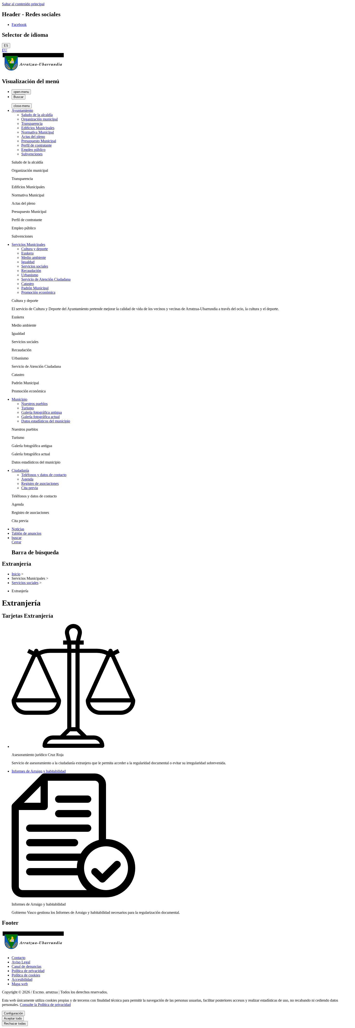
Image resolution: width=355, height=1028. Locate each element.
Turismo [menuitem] (27, 408)
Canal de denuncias (26, 966)
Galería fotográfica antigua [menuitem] (41, 412)
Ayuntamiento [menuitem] (22, 110)
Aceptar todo (13, 1018)
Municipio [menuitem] (19, 399)
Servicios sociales (25, 583)
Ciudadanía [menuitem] (20, 470)
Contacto (18, 958)
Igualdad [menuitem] (28, 262)
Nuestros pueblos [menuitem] (34, 404)
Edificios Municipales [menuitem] (37, 128)
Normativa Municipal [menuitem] (37, 132)
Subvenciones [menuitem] (32, 154)
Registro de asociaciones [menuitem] (40, 483)
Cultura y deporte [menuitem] (34, 249)
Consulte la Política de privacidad (45, 1005)
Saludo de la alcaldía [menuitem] (37, 115)
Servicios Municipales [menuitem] (28, 244)
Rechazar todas (15, 1023)
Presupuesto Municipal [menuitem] (38, 141)
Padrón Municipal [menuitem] (35, 288)
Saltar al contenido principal (23, 4)
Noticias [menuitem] (18, 529)
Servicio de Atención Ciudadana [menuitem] (46, 279)
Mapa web (20, 984)
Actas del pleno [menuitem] (33, 137)
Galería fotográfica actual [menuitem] (40, 417)
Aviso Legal (21, 962)
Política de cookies (26, 975)
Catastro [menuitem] (27, 284)
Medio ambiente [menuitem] (33, 257)
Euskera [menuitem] (27, 253)
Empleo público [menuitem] (33, 150)
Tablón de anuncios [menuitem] (26, 533)
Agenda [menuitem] (27, 479)
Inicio (16, 574)
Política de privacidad (28, 971)
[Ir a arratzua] (33, 71)
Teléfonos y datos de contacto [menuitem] (43, 475)
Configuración (13, 1013)
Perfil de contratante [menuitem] (36, 145)
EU (4, 50)
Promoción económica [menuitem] (38, 292)
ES (6, 45)
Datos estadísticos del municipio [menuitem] (45, 421)
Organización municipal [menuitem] (39, 119)
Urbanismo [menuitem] (29, 275)
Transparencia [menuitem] (32, 123)
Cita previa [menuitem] (29, 488)
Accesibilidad (22, 979)
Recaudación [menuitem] (31, 271)
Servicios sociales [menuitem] (34, 266)
